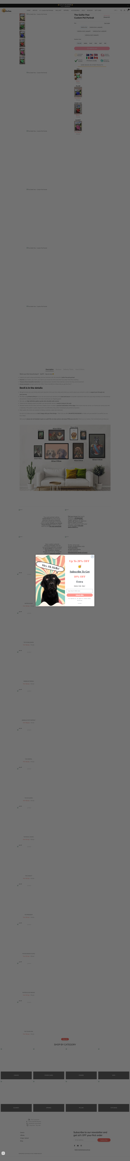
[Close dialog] (92, 556)
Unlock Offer (80, 595)
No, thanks (79, 603)
